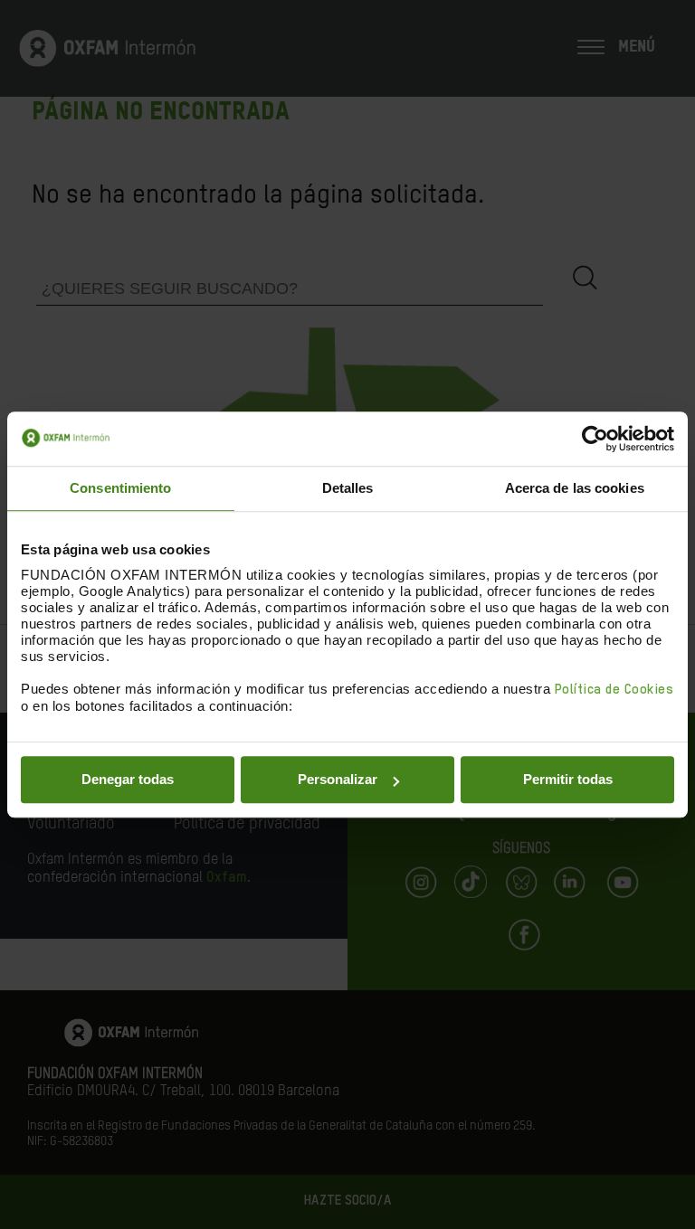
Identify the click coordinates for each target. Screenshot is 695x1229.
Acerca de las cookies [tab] (574, 488)
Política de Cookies (614, 689)
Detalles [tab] (348, 488)
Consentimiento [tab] (120, 488)
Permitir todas (568, 779)
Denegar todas (127, 779)
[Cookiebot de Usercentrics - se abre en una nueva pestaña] (595, 438)
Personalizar (337, 779)
